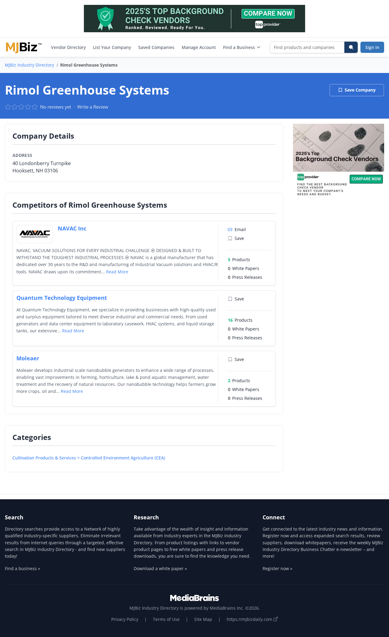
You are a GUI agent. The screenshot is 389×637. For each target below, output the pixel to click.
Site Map (203, 619)
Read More (117, 272)
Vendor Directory (68, 47)
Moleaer (27, 358)
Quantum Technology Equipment (61, 297)
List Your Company (112, 47)
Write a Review (92, 107)
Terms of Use (166, 619)
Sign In (372, 47)
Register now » (277, 568)
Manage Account (199, 47)
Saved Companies (156, 47)
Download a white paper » (160, 568)
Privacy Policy (124, 619)
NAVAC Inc (72, 228)
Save (239, 238)
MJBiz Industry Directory (29, 65)
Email (240, 229)
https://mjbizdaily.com (250, 619)
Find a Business (239, 47)
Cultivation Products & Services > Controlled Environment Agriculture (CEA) (88, 458)
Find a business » (22, 568)
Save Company (360, 90)
